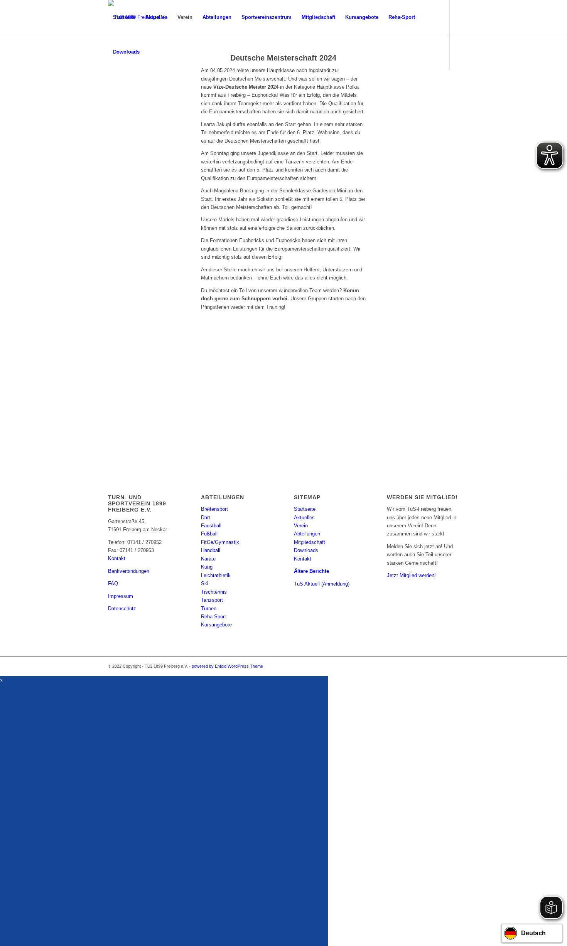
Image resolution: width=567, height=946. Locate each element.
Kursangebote (216, 625)
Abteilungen (307, 534)
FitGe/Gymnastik (220, 542)
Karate (208, 559)
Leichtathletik (216, 575)
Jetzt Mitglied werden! (411, 575)
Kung (207, 567)
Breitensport (214, 509)
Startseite (305, 509)
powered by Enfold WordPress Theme (227, 666)
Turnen (208, 608)
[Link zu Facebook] (110, 86)
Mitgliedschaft (309, 542)
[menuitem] (124, 17)
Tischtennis (214, 592)
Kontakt (116, 558)
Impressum (120, 596)
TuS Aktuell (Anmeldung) (321, 584)
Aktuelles (304, 517)
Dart (205, 517)
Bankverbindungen (128, 571)
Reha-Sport (213, 616)
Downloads (306, 550)
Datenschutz (122, 608)
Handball (210, 550)
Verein (301, 526)
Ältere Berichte (311, 571)
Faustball (211, 526)
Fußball (209, 534)
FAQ (113, 583)
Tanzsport (212, 600)
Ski (204, 583)
